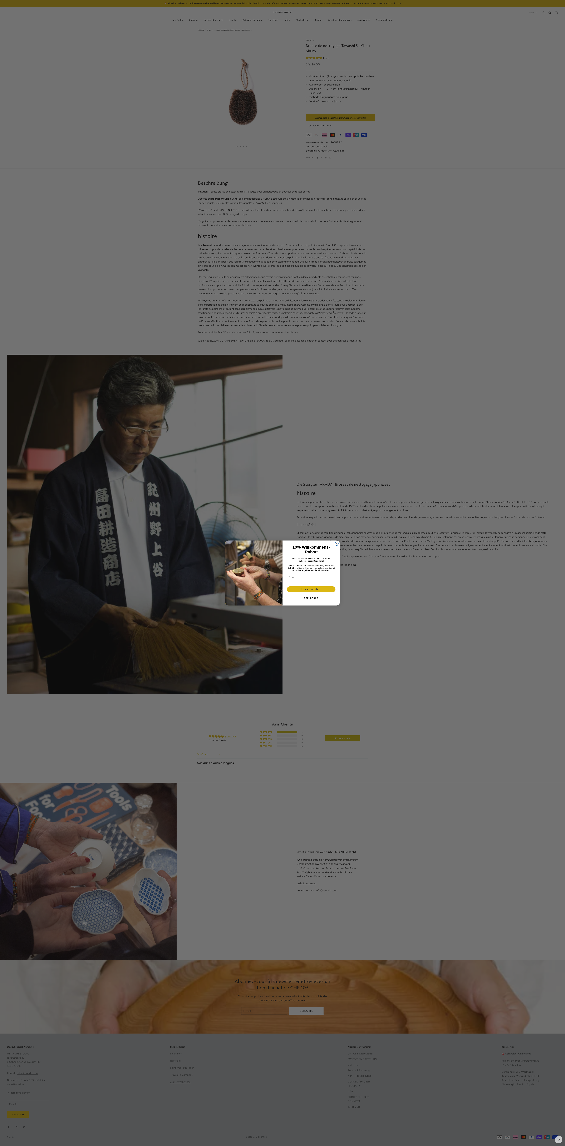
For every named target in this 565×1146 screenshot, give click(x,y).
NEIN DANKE (311, 598)
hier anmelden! (311, 589)
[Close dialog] (336, 544)
